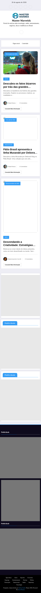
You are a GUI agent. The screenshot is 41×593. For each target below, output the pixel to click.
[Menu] (15, 32)
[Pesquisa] (21, 32)
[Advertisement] (20, 295)
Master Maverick (21, 20)
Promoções (7, 582)
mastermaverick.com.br (14, 259)
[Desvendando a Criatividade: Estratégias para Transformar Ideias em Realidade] (20, 206)
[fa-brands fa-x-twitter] (10, 7)
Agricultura (8, 577)
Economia (30, 577)
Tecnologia (19, 584)
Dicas (6, 79)
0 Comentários (23, 103)
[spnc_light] (26, 32)
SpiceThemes (21, 589)
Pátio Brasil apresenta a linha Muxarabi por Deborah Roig (19, 151)
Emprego (7, 580)
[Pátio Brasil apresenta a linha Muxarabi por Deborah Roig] (20, 128)
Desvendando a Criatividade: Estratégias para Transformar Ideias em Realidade (19, 244)
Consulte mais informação (12, 108)
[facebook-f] (15, 7)
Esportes (22, 577)
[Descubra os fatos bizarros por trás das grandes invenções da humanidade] (20, 62)
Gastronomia (16, 582)
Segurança (31, 582)
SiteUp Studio (22, 587)
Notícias (25, 580)
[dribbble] (20, 7)
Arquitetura (8, 144)
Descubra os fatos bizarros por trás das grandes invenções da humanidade (19, 85)
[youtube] (30, 7)
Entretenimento (16, 580)
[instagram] (25, 7)
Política (32, 580)
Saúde (24, 582)
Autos (15, 577)
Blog (6, 237)
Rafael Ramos (12, 103)
